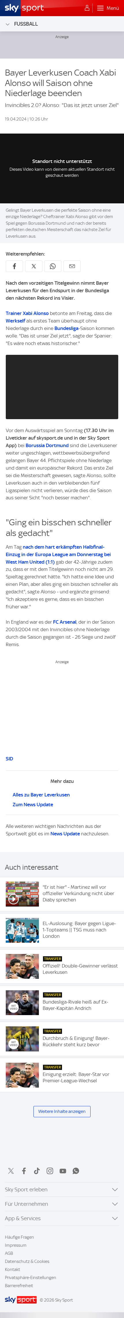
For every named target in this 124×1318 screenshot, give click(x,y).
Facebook (24, 1171)
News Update (65, 834)
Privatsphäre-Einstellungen (30, 1277)
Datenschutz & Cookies (27, 1261)
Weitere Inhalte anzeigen (62, 1111)
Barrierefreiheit (19, 1285)
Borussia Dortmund (47, 445)
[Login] (87, 8)
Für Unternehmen (26, 1204)
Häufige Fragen (19, 1237)
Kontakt (12, 1269)
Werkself (15, 321)
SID (9, 759)
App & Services (23, 1218)
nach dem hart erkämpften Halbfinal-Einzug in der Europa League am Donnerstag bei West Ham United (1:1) (58, 554)
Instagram (50, 1171)
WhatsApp (76, 1171)
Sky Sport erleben (26, 1189)
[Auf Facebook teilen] (14, 266)
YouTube (63, 1171)
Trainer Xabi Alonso (27, 313)
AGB (9, 1253)
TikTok (37, 1171)
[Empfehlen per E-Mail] (72, 266)
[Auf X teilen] (33, 266)
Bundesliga (66, 328)
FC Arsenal (64, 622)
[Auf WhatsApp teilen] (52, 266)
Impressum (16, 1245)
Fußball (26, 24)
